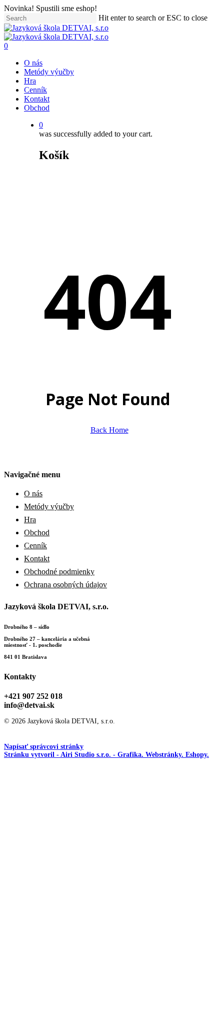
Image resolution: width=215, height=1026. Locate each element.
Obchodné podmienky (59, 571)
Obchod (37, 532)
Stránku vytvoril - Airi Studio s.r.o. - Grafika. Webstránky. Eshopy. (106, 754)
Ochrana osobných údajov (65, 584)
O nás (33, 493)
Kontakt (37, 558)
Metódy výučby (49, 506)
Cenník (35, 545)
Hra (30, 519)
